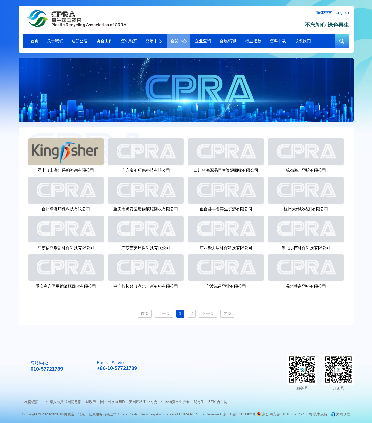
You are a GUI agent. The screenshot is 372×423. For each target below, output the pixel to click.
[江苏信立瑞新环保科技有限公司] (66, 229)
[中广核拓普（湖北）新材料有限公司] (146, 267)
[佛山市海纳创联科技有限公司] (333, 414)
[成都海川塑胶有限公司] (306, 151)
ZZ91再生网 (218, 402)
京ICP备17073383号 (239, 414)
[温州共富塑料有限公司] (306, 267)
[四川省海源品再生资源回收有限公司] (226, 151)
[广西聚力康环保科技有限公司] (226, 229)
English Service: (117, 366)
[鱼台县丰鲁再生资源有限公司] (226, 190)
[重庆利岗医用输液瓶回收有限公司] (66, 267)
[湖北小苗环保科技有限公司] (306, 229)
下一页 (208, 313)
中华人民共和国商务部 (63, 402)
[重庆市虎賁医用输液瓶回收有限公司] (146, 190)
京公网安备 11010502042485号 (286, 414)
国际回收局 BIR (112, 402)
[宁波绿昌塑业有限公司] (226, 267)
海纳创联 (343, 414)
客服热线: (47, 366)
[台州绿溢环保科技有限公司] (66, 190)
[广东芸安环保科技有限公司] (146, 229)
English (342, 12)
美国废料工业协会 (143, 402)
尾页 (227, 313)
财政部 (91, 402)
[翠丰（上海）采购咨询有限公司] (66, 151)
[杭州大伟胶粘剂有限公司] (306, 190)
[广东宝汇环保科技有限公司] (146, 151)
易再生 (199, 402)
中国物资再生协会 (175, 402)
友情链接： (33, 402)
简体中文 (324, 12)
